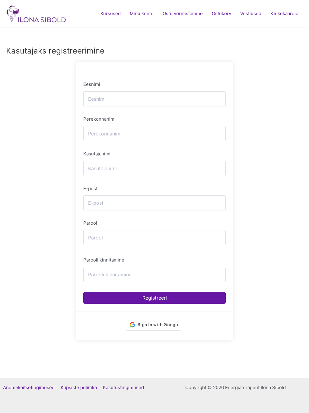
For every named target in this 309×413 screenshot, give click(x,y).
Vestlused (250, 13)
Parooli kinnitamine (103, 260)
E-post (90, 188)
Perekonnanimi (99, 119)
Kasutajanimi (96, 154)
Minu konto (142, 13)
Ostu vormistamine (183, 13)
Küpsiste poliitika (82, 387)
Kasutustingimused (123, 387)
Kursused (110, 13)
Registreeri (154, 298)
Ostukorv (221, 13)
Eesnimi (91, 84)
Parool (90, 223)
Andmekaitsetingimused (32, 387)
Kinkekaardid (284, 13)
